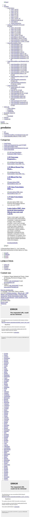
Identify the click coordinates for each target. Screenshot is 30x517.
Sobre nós (6, 107)
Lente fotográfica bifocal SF (18, 96)
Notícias (6, 117)
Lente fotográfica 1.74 (16, 50)
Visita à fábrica (11, 108)
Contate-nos (7, 119)
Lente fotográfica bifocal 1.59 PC (19, 55)
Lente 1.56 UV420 (16, 27)
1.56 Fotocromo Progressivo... (12, 158)
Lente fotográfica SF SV (17, 91)
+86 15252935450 (14, 281)
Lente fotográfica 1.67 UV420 (19, 67)
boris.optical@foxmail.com (11, 287)
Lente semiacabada (12, 85)
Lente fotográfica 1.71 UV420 (19, 69)
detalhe (16, 243)
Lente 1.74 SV (14, 17)
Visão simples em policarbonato (14, 296)
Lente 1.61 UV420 (16, 29)
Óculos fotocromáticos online (15, 296)
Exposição (10, 110)
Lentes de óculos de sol (17, 20)
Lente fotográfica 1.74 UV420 (19, 70)
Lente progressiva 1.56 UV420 (19, 40)
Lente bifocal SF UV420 (17, 94)
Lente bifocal (14, 21)
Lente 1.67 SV (14, 14)
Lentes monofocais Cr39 (21, 297)
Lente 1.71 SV (14, 15)
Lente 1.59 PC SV (15, 18)
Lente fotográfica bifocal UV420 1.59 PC (15, 136)
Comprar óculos (5, 299)
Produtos (6, 6)
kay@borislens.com (9, 282)
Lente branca (10, 8)
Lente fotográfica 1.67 (16, 47)
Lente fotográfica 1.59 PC (17, 52)
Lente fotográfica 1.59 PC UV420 (20, 72)
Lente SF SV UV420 (16, 90)
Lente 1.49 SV (14, 9)
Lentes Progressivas (16, 23)
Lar (5, 5)
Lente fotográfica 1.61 (16, 46)
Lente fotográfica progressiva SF (19, 102)
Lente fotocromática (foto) (14, 43)
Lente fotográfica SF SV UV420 (19, 93)
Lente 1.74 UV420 (16, 34)
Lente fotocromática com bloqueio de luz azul (16, 134)
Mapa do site (21, 293)
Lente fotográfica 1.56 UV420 (19, 64)
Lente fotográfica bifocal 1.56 (18, 53)
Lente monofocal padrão (11, 294)
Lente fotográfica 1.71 (16, 49)
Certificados (10, 111)
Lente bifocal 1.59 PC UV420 (19, 38)
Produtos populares (12, 293)
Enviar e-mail (4, 302)
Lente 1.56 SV (14, 11)
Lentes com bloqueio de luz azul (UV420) (15, 145)
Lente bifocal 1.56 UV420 (18, 37)
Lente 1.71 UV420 (16, 32)
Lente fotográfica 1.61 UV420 (19, 65)
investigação (10, 243)
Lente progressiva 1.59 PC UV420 (20, 41)
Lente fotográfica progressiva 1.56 (20, 56)
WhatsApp (3, 303)
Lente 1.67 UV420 (16, 31)
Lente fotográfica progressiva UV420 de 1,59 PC (18, 83)
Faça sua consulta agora (7, 290)
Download (10, 116)
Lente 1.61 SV (14, 12)
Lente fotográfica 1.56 (16, 44)
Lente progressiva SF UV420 (18, 100)
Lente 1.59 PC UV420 (17, 35)
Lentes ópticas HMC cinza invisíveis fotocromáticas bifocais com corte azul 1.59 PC (16, 211)
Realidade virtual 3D (9, 113)
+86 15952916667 (14, 285)
